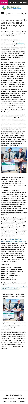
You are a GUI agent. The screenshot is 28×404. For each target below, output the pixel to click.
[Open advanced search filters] (22, 13)
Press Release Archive (16, 395)
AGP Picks (4, 2)
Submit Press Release (8, 398)
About (7, 395)
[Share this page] (26, 13)
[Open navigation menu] (2, 13)
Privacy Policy (21, 401)
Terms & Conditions (20, 398)
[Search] (18, 13)
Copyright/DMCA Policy (9, 401)
